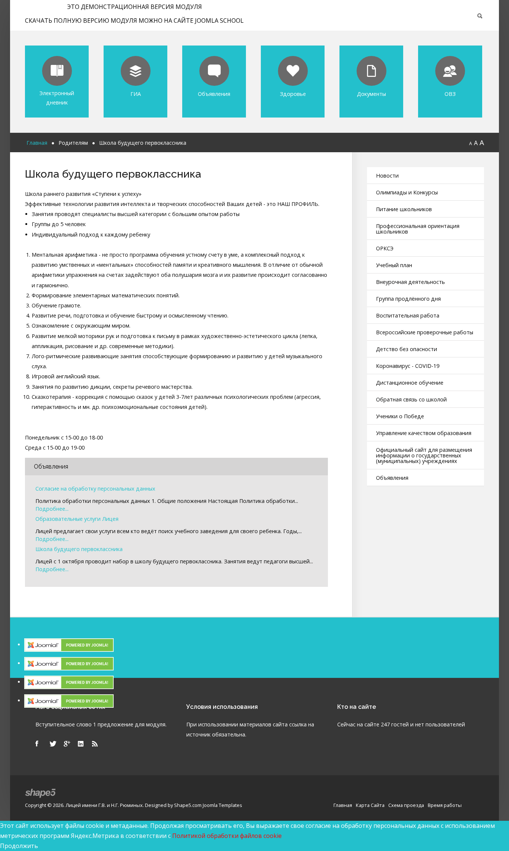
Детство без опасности (406, 349)
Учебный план (394, 265)
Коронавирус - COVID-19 (407, 365)
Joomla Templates (222, 805)
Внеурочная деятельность (410, 281)
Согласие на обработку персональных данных (95, 489)
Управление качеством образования (423, 433)
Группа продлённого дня (408, 298)
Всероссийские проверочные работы (424, 332)
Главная (342, 805)
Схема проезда (406, 805)
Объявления (392, 477)
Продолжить (19, 846)
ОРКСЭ (384, 248)
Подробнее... (52, 509)
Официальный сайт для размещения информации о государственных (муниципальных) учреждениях (424, 455)
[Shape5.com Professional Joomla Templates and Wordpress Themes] (41, 793)
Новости (387, 175)
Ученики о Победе (400, 416)
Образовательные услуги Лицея (76, 519)
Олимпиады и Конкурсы (407, 192)
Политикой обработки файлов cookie (227, 836)
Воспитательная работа (407, 315)
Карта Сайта (370, 805)
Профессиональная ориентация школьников (417, 228)
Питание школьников (404, 209)
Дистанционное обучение (409, 382)
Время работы (445, 805)
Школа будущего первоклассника (79, 549)
